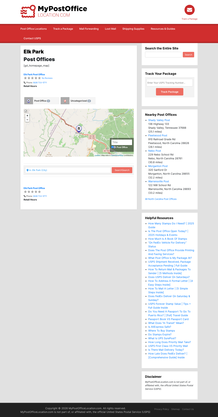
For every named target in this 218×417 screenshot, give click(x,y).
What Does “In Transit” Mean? (166, 323)
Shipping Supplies (133, 28)
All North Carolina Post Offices (161, 199)
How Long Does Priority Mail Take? (169, 342)
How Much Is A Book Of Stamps (167, 238)
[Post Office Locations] (53, 11)
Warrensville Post (158, 181)
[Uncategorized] (65, 100)
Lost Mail (110, 28)
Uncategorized (80, 100)
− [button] (27, 119)
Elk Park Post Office (34, 74)
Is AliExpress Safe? (159, 326)
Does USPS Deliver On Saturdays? (169, 277)
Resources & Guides (163, 28)
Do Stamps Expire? (159, 334)
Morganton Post (158, 166)
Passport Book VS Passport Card (168, 319)
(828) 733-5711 (40, 82)
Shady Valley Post (159, 120)
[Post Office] (28, 100)
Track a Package (63, 28)
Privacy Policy (161, 409)
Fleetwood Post (157, 135)
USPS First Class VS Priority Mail (168, 345)
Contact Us (188, 409)
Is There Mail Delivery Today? (166, 349)
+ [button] (27, 115)
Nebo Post (154, 150)
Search (122, 170)
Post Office (41, 100)
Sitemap (175, 409)
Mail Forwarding (89, 28)
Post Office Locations (33, 28)
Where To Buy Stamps (161, 330)
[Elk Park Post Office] (79, 129)
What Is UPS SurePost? (162, 338)
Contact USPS (32, 38)
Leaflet (97, 155)
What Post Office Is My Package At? (170, 257)
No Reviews (47, 78)
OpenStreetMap (117, 155)
